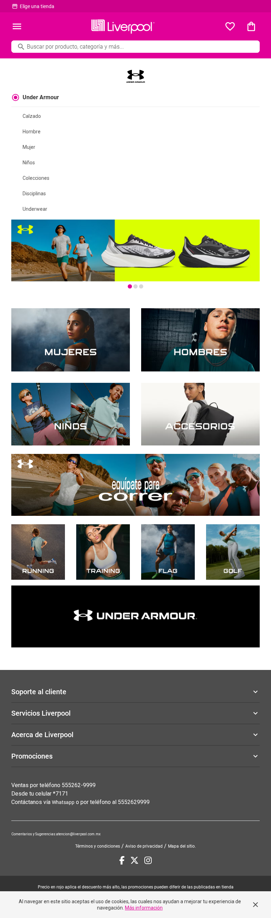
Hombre (32, 131)
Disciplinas (34, 193)
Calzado (32, 116)
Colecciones (36, 178)
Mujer (29, 147)
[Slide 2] (135, 286)
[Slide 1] (130, 286)
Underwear (35, 209)
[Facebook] (122, 860)
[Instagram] (148, 860)
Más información (144, 908)
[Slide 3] (141, 286)
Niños (29, 162)
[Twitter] (134, 860)
